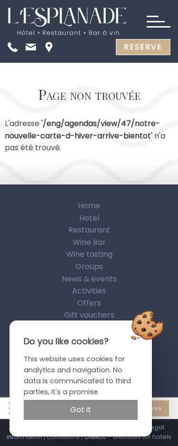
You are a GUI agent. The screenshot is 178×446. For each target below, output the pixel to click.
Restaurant (89, 229)
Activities (89, 290)
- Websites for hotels (127, 437)
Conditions (63, 437)
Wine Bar (89, 242)
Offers (89, 303)
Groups (89, 266)
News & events (89, 278)
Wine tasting (89, 254)
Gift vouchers (89, 315)
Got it (80, 409)
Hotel (89, 218)
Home (89, 205)
